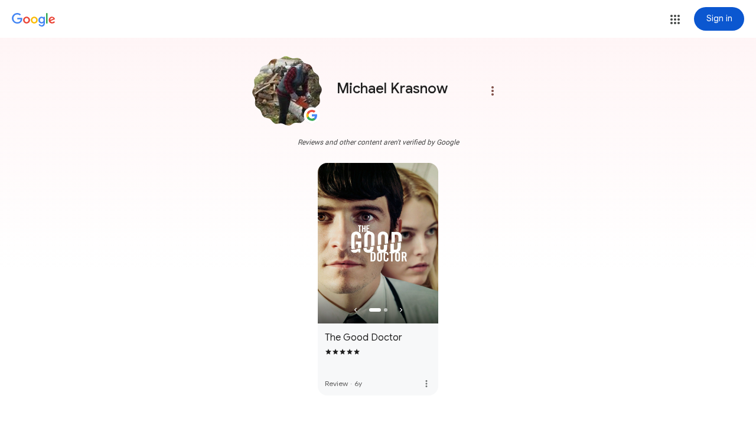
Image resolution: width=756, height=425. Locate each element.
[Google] (34, 20)
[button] (675, 19)
